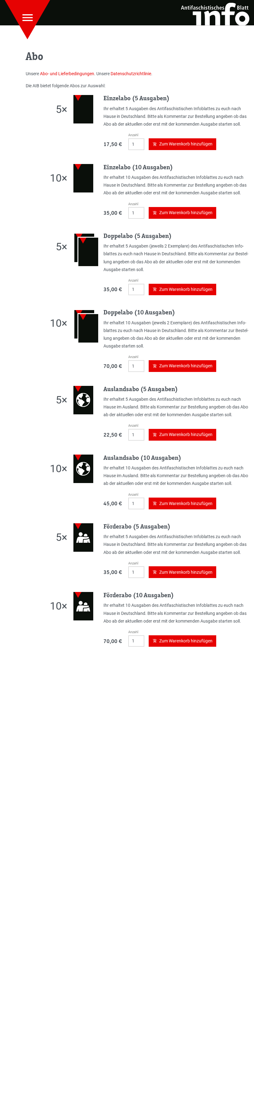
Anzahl (133, 135)
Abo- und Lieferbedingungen (67, 73)
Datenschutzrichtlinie (131, 73)
